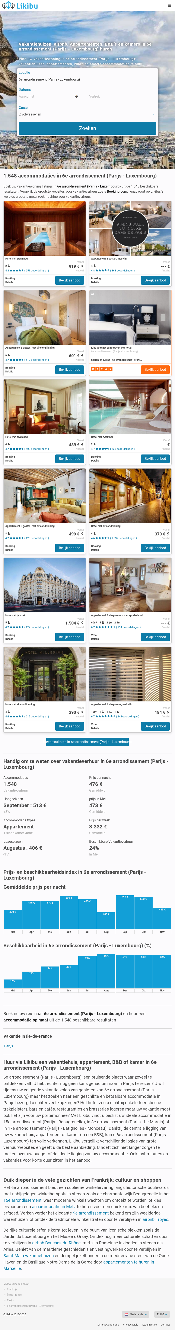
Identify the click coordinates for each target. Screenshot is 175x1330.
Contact (165, 1324)
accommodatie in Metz (54, 1206)
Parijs (8, 1046)
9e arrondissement (91, 1213)
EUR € (160, 1314)
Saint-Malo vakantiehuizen (28, 1255)
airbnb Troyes (155, 1219)
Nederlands (136, 1314)
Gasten (24, 108)
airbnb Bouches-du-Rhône (56, 1242)
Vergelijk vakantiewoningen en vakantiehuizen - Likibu (20, 5)
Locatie (24, 73)
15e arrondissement (22, 1200)
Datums (25, 90)
